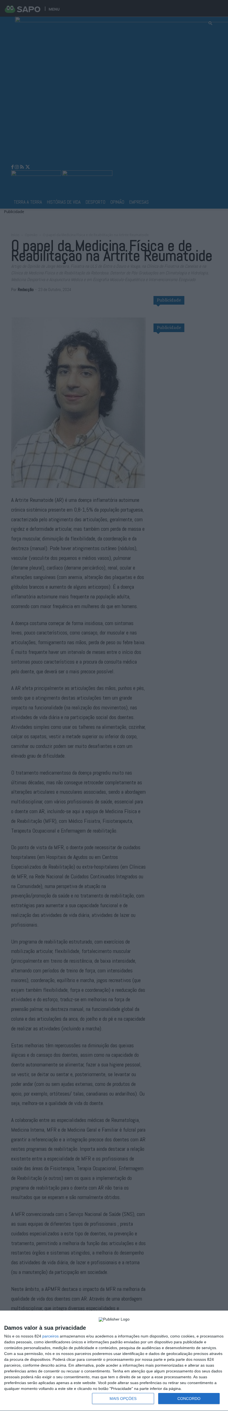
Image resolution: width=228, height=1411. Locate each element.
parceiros (50, 1336)
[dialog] (114, 1361)
